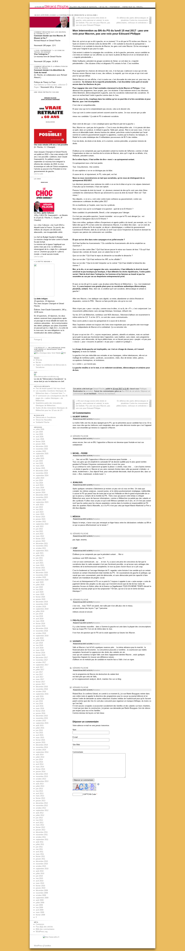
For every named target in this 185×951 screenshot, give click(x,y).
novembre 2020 (42, 575)
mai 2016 (39, 704)
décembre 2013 (42, 774)
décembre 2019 (42, 602)
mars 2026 (40, 439)
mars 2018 (40, 650)
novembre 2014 (42, 747)
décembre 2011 (42, 832)
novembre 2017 (42, 660)
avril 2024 (39, 485)
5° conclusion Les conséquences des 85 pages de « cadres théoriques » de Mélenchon (51, 398)
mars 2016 (40, 708)
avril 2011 (39, 852)
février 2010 (40, 886)
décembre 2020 (42, 573)
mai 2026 (39, 434)
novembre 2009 (42, 893)
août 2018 (39, 638)
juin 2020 (39, 587)
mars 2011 (40, 854)
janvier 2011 (40, 859)
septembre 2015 (42, 723)
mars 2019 (40, 621)
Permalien (96, 419)
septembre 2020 (42, 580)
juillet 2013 (40, 786)
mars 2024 (40, 488)
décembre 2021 (42, 543)
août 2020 (39, 582)
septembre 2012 (42, 810)
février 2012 (40, 827)
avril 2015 (39, 735)
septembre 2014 (42, 752)
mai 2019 (39, 616)
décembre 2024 (42, 471)
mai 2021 (39, 560)
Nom (74, 730)
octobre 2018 (41, 633)
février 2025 (40, 468)
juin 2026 (39, 432)
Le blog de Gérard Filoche (39, 3)
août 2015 (39, 725)
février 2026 (40, 441)
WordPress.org (41, 932)
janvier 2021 (40, 570)
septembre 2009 (42, 898)
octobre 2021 (41, 548)
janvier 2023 (40, 519)
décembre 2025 (42, 446)
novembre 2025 (42, 449)
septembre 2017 (42, 665)
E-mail (75, 737)
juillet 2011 (40, 844)
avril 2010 (39, 881)
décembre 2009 (42, 890)
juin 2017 (39, 672)
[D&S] (35, 375)
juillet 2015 (40, 728)
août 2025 (39, 456)
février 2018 (40, 653)
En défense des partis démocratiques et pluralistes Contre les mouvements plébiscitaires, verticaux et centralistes (132, 20)
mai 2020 (39, 590)
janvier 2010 (40, 888)
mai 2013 (39, 791)
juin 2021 (39, 558)
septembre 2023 (42, 502)
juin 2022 (39, 529)
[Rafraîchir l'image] (98, 784)
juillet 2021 (40, 556)
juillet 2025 (40, 458)
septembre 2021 (42, 551)
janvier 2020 (40, 599)
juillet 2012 (40, 815)
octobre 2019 (41, 607)
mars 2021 (40, 565)
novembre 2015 (42, 718)
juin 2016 (39, 701)
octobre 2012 (41, 808)
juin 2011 (39, 847)
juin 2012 (39, 818)
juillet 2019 (40, 611)
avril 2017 (39, 677)
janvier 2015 (40, 742)
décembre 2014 (42, 745)
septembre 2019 (42, 609)
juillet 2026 (40, 429)
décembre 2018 (42, 628)
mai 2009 (39, 907)
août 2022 (39, 526)
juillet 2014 (40, 757)
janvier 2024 (40, 492)
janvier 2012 (40, 830)
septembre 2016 (42, 694)
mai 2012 (39, 820)
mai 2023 (39, 509)
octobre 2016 (41, 691)
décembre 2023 (42, 495)
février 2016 (40, 711)
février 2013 (40, 798)
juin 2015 (39, 730)
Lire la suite (38, 174)
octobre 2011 (41, 837)
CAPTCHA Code (89, 794)
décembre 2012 (42, 803)
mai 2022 (39, 531)
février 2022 (40, 539)
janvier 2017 (40, 684)
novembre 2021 (42, 546)
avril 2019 (39, 619)
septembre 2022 (42, 524)
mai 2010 (39, 878)
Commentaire (78, 752)
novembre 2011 (42, 835)
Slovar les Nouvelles (44, 420)
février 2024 (40, 490)
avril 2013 (39, 793)
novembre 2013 (42, 776)
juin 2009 (39, 905)
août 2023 (39, 505)
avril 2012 (39, 823)
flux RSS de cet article (131, 391)
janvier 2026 (40, 444)
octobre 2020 (41, 577)
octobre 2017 (41, 662)
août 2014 (39, 755)
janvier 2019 (40, 626)
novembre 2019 (42, 604)
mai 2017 (39, 674)
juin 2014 (39, 759)
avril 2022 (39, 534)
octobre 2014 (41, 750)
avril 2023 (39, 512)
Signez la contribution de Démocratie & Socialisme (73, 15)
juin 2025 (39, 461)
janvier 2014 (40, 771)
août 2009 (39, 900)
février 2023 (40, 517)
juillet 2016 (40, 699)
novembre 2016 (42, 689)
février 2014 (40, 769)
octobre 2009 (41, 895)
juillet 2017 (40, 670)
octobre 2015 (41, 721)
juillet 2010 (40, 873)
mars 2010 (40, 883)
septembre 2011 (42, 839)
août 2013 (39, 784)
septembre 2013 (42, 781)
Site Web (76, 745)
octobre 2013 (41, 779)
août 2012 (39, 813)
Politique (143, 389)
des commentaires (45, 929)
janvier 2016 (40, 713)
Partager (37, 340)
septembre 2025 (42, 454)
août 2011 (39, 842)
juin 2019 (39, 614)
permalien (89, 391)
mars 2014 (40, 767)
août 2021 (39, 553)
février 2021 (40, 568)
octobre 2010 (41, 866)
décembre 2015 (42, 716)
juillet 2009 (40, 903)
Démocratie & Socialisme (46, 417)
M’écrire (45, 15)
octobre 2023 (41, 500)
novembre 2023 (42, 497)
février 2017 (40, 682)
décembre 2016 (42, 687)
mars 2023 (40, 514)
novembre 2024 (42, 473)
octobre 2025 (41, 451)
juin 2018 (39, 643)
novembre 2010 (42, 864)
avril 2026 (39, 437)
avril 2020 (39, 592)
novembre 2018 (42, 631)
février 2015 (40, 740)
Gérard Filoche (99, 389)
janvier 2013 (40, 801)
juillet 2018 (40, 640)
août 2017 (39, 667)
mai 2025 (39, 463)
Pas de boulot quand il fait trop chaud (50, 388)
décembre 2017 (42, 657)
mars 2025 (40, 466)
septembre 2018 (42, 636)
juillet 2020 (40, 585)
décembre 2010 (42, 861)
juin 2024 (39, 480)
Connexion (40, 924)
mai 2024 (39, 483)
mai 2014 (39, 762)
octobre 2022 (41, 522)
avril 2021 (39, 563)
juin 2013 (39, 789)
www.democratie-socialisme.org (46, 376)
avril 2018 (39, 648)
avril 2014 (39, 764)
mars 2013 (40, 796)
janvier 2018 (40, 655)
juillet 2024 (40, 478)
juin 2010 (39, 876)
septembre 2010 (42, 869)
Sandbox (47, 946)
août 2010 (39, 871)
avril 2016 (39, 706)
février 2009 (40, 915)
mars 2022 (40, 536)
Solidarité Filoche (42, 422)
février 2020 (40, 597)
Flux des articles (44, 927)
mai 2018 (39, 645)
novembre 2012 (42, 805)
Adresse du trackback (106, 394)
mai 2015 (39, 733)
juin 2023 (39, 507)
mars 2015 (40, 738)
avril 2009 (39, 910)
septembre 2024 (42, 475)
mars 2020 (40, 594)
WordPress (38, 946)
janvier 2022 (40, 541)
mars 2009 (40, 912)
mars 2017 (40, 679)
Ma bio (37, 15)
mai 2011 (39, 849)
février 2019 (40, 623)
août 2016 (39, 696)
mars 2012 (40, 825)
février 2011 (40, 856)
